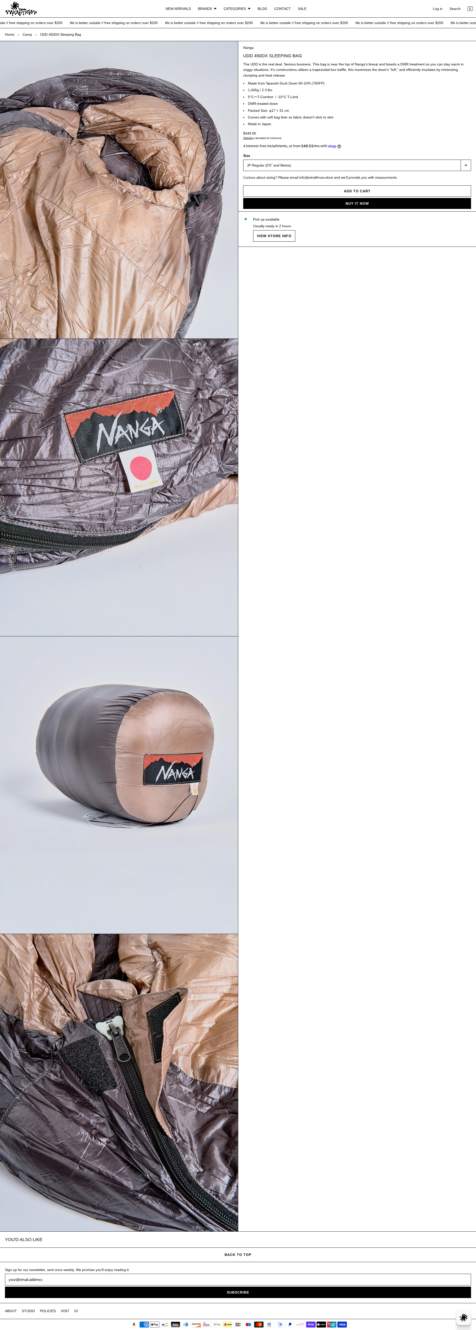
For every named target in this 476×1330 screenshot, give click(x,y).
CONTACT (282, 9)
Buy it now (357, 203)
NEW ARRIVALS (178, 9)
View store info (274, 236)
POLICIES (48, 1311)
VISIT (65, 1311)
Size (246, 156)
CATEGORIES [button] (235, 9)
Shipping (248, 138)
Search (455, 9)
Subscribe (238, 1292)
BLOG (262, 9)
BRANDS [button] (205, 9)
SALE (302, 9)
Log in (438, 9)
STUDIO (28, 1311)
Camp (27, 34)
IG (76, 1311)
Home (9, 34)
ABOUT (11, 1311)
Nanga (248, 48)
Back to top (238, 1255)
